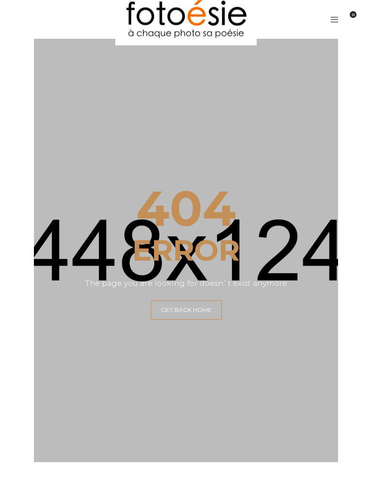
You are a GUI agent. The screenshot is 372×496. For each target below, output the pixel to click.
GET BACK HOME (186, 309)
